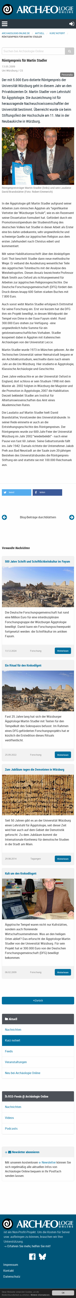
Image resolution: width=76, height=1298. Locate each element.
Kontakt (8, 1271)
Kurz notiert (57, 33)
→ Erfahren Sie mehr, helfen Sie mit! (27, 1246)
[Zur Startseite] (38, 9)
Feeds (9, 1051)
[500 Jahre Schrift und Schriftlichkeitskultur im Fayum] (38, 587)
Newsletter (49, 1162)
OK (63, 1292)
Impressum (10, 1265)
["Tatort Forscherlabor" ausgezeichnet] (71, 517)
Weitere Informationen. (40, 1294)
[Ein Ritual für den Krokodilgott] (38, 691)
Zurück (38, 1000)
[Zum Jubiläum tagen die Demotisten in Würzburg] (38, 795)
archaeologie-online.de (16, 33)
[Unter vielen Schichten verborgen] (4, 517)
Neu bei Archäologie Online (22, 1073)
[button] (16, 492)
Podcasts (11, 1128)
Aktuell (39, 33)
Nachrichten (13, 1030)
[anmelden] (71, 23)
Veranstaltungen (16, 1062)
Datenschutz (11, 1276)
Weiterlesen (63, 650)
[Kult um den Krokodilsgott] (38, 899)
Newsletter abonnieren (25, 1152)
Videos (9, 1118)
